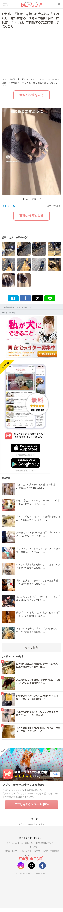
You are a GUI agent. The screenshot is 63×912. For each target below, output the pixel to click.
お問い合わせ (51, 843)
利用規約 (41, 843)
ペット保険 (39, 824)
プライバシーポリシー (24, 851)
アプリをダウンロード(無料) (32, 804)
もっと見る (31, 647)
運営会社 (39, 851)
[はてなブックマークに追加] (13, 298)
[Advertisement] (26, 53)
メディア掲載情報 (51, 851)
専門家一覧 (9, 851)
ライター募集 (31, 847)
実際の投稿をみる (31, 95)
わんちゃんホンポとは (14, 843)
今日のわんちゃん (26, 824)
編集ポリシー (30, 843)
